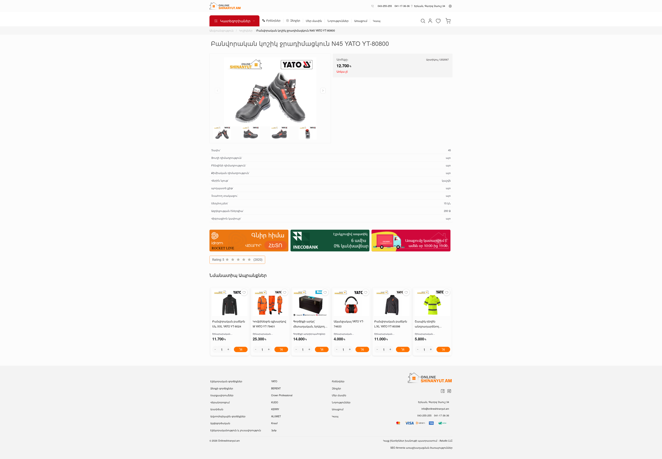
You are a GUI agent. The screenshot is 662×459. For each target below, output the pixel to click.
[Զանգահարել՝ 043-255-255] (373, 6)
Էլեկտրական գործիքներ (226, 381)
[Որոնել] (422, 21)
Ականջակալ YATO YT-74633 (349, 323)
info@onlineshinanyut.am (435, 408)
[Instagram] (449, 391)
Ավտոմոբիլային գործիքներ (227, 416)
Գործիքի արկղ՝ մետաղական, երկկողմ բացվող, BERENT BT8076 (310, 324)
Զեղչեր (295, 20)
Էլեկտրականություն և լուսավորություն (235, 430)
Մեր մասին (314, 21)
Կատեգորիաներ (235, 20)
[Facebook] (442, 391)
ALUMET (276, 416)
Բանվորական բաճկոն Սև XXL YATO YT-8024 (228, 323)
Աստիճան (216, 409)
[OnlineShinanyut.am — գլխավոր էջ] (224, 5)
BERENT (276, 388)
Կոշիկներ (246, 30)
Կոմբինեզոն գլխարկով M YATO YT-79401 (269, 323)
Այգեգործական (220, 423)
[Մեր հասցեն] (412, 6)
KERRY (275, 409)
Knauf (274, 423)
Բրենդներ (273, 20)
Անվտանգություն (221, 30)
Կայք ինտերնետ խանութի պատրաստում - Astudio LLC (418, 440)
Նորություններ (338, 21)
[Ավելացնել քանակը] (228, 349)
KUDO (274, 402)
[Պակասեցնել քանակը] (215, 349)
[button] (323, 90)
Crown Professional (281, 395)
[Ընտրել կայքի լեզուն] (450, 5)
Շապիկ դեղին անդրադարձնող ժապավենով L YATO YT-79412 (431, 324)
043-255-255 (384, 6)
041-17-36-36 (401, 6)
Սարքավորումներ (221, 395)
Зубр (274, 430)
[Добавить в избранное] (244, 292)
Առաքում (360, 21)
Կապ (376, 21)
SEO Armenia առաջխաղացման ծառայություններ (421, 447)
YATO (274, 381)
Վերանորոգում (220, 402)
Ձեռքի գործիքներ (221, 388)
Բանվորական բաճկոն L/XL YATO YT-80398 (390, 323)
